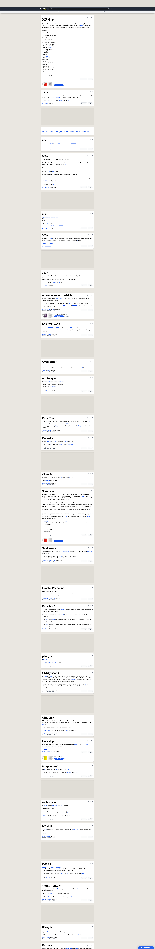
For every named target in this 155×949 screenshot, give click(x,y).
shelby (50, 238)
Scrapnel (43, 937)
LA (52, 76)
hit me (48, 480)
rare (55, 746)
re (53, 238)
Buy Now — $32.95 (58, 85)
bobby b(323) (45, 133)
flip (69, 477)
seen (58, 276)
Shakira (66, 330)
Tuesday (73, 679)
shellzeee (46, 103)
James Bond (50, 662)
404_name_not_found (51, 560)
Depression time (46, 217)
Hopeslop (44, 751)
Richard (45, 330)
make (66, 441)
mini (61, 299)
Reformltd (49, 334)
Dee (77, 240)
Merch (91, 79)
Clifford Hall (48, 836)
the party (61, 935)
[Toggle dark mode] (114, 9)
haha (72, 897)
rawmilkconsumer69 (50, 751)
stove (43, 877)
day (52, 243)
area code (56, 146)
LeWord (47, 390)
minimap (43, 390)
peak (75, 593)
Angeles (51, 143)
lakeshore (49, 690)
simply (57, 834)
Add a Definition (104, 12)
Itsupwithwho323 (48, 246)
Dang (44, 243)
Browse (50, 12)
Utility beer (44, 690)
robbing (78, 368)
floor (79, 935)
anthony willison (48, 877)
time (57, 217)
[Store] (111, 9)
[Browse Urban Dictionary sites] (44, 8)
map (44, 381)
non (57, 721)
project (57, 932)
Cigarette (44, 867)
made (49, 935)
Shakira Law (44, 334)
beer (46, 676)
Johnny (48, 730)
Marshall (72, 513)
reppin (47, 146)
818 (68, 100)
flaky (62, 805)
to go (52, 225)
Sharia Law (50, 327)
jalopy (43, 665)
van (63, 299)
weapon (50, 477)
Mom (44, 815)
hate (47, 619)
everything (60, 381)
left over (48, 932)
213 (59, 143)
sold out (60, 100)
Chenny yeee (47, 187)
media (56, 593)
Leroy (44, 368)
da (50, 243)
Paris (61, 556)
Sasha (60, 282)
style (54, 184)
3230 (57, 131)
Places (59, 12)
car (46, 659)
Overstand (44, 370)
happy (56, 426)
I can (45, 662)
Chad (53, 619)
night (46, 223)
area (54, 76)
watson (47, 665)
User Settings (111, 12)
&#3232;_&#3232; (50, 131)
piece (59, 593)
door (65, 164)
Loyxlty (46, 228)
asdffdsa (46, 149)
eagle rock (71, 96)
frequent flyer (66, 551)
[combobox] (79, 8)
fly (69, 558)
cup (53, 171)
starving (53, 97)
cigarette (58, 867)
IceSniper (48, 937)
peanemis (54, 596)
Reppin (45, 76)
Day (64, 305)
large (74, 829)
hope (45, 730)
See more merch (67, 85)
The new (45, 426)
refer (71, 327)
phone (54, 282)
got (61, 523)
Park (81, 25)
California (56, 24)
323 (42, 79)
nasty (67, 772)
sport (62, 614)
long (56, 441)
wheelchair (50, 893)
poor (88, 551)
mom (46, 480)
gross (68, 812)
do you (51, 386)
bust (43, 724)
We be (44, 146)
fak (46, 181)
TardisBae (48, 483)
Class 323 (72, 131)
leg (63, 815)
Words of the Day (44, 12)
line (70, 303)
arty (49, 100)
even (75, 178)
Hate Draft (44, 628)
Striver (43, 534)
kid (61, 477)
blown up (60, 444)
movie (61, 596)
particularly (54, 805)
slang (52, 867)
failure (79, 506)
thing (70, 772)
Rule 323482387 (85, 131)
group (77, 829)
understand (46, 365)
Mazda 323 (66, 131)
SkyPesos (44, 560)
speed (85, 721)
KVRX (53, 309)
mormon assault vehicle (46, 309)
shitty (44, 659)
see (68, 769)
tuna (46, 834)
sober (89, 421)
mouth (67, 873)
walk (71, 889)
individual (48, 441)
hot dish (43, 836)
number (46, 276)
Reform (57, 327)
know (54, 386)
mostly (48, 381)
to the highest (62, 365)
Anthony (46, 521)
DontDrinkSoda (49, 733)
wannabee (58, 97)
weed (67, 730)
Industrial (74, 305)
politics (65, 516)
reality (67, 423)
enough (61, 558)
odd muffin (50, 899)
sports (62, 609)
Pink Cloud (44, 430)
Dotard (43, 447)
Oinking (43, 733)
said (46, 279)
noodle (49, 834)
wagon (57, 299)
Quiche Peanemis (45, 598)
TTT (66, 521)
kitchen (83, 873)
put (68, 614)
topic (51, 365)
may (83, 496)
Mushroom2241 (52, 598)
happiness (53, 217)
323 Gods (46, 285)
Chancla (43, 483)
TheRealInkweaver (51, 775)
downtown (73, 143)
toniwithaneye (49, 430)
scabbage (44, 818)
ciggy (61, 873)
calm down (70, 444)
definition (76, 889)
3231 (61, 131)
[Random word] (108, 8)
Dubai (60, 330)
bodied (56, 889)
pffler (48, 628)
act (45, 769)
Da (44, 181)
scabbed (45, 805)
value (90, 551)
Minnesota (44, 829)
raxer (46, 79)
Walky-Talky (44, 899)
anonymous (48, 447)
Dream (88, 516)
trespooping (44, 775)
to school (61, 225)
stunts (55, 662)
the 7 (82, 368)
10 (46, 749)
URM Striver (48, 534)
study (91, 513)
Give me (45, 596)
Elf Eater (48, 370)
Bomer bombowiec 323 (55, 133)
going (51, 444)
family (79, 426)
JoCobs (48, 818)
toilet (56, 769)
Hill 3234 (78, 131)
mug (49, 171)
